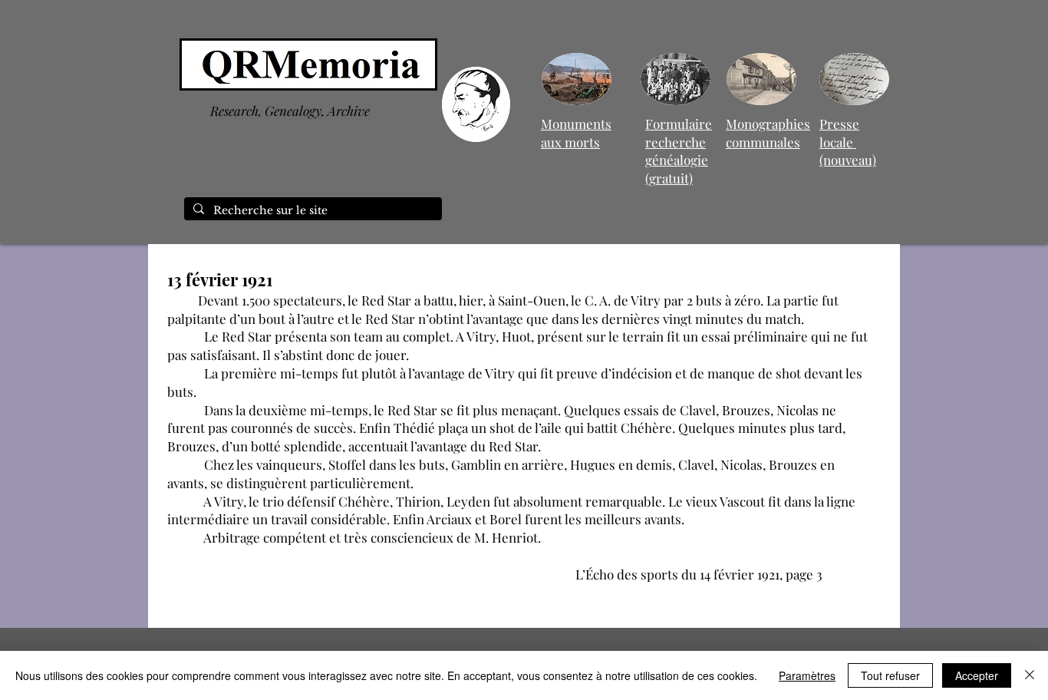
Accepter (976, 675)
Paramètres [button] (807, 675)
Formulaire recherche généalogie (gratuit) (678, 151)
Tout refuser (890, 675)
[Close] (1029, 675)
